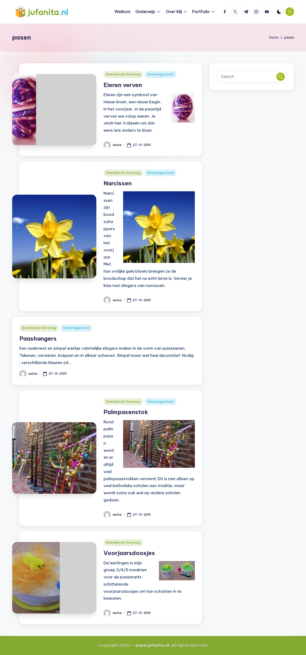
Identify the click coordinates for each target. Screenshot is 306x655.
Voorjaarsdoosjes (129, 552)
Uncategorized (160, 74)
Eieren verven (123, 84)
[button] (280, 77)
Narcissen (118, 183)
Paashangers (38, 338)
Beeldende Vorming (123, 74)
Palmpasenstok (126, 412)
